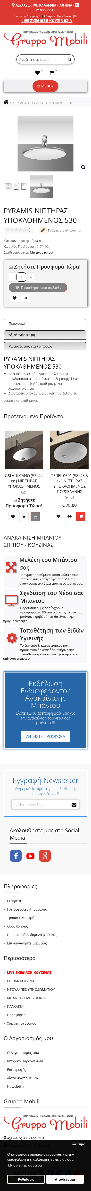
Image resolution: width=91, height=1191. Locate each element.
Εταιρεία (14, 900)
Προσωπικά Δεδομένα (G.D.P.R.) (32, 934)
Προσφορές (16, 1015)
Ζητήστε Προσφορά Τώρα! (47, 266)
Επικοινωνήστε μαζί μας (27, 943)
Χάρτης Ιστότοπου (21, 1023)
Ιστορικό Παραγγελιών (25, 1061)
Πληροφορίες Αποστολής (27, 909)
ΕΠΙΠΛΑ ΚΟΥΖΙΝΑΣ (21, 981)
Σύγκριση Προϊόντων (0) (60, 16)
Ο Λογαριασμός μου (23, 1052)
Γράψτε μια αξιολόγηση (64, 230)
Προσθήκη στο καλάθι (40, 287)
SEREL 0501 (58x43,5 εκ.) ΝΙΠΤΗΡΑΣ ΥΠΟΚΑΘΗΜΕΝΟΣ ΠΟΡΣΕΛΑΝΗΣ (69, 483)
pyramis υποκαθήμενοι (21, 400)
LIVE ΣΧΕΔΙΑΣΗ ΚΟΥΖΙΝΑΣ (29, 972)
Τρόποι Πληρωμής (21, 917)
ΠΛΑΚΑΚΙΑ (15, 1006)
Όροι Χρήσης (17, 926)
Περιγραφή (17, 323)
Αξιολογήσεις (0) (22, 335)
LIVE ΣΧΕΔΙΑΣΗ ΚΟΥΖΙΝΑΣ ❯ (47, 20)
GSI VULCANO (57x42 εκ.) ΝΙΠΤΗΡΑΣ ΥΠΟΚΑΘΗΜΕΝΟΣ (24, 481)
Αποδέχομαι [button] (65, 1179)
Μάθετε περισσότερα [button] (25, 1165)
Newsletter (16, 1086)
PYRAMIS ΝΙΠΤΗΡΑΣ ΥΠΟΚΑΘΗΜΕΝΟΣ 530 (42, 103)
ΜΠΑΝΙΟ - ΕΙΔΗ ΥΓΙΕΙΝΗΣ (27, 998)
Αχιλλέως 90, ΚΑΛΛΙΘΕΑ (25, 1138)
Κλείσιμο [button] (78, 1144)
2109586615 (45, 10)
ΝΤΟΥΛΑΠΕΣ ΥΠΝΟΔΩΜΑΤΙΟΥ (31, 989)
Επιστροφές (16, 1069)
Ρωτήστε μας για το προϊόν (31, 346)
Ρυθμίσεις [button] (26, 1179)
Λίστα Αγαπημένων (22, 1078)
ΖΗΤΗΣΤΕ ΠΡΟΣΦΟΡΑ (45, 736)
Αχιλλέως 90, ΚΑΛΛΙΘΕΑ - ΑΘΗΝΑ (44, 5)
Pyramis (37, 240)
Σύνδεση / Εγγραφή (27, 16)
